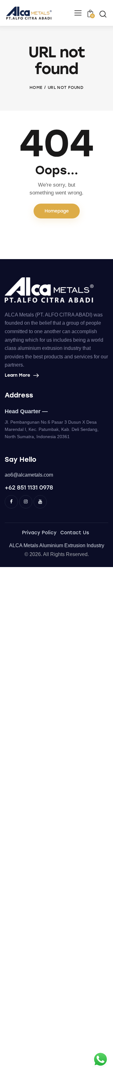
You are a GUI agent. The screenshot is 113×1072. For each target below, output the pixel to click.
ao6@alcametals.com (29, 475)
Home (36, 87)
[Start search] (103, 14)
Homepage (57, 211)
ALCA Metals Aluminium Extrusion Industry (56, 545)
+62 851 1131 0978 (29, 487)
